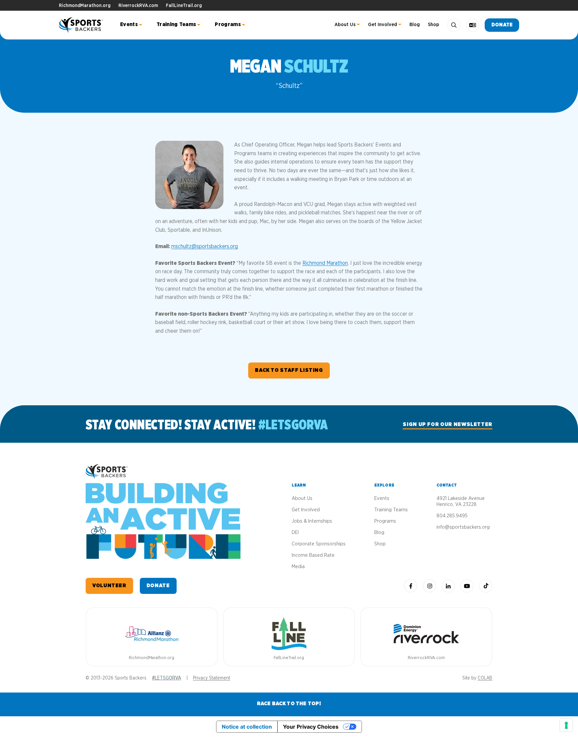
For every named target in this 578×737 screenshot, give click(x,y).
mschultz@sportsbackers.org (204, 246)
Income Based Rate (313, 555)
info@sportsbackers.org (463, 527)
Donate (501, 24)
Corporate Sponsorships (319, 543)
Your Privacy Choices (311, 726)
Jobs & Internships (312, 521)
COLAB (485, 678)
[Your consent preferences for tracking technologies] (566, 725)
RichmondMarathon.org (84, 5)
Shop (433, 24)
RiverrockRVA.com (138, 5)
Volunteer (109, 585)
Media (298, 566)
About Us (345, 24)
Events (129, 24)
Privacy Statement (211, 678)
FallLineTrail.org (184, 5)
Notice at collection (247, 726)
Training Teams (176, 24)
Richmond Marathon (325, 263)
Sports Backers (81, 25)
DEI (295, 532)
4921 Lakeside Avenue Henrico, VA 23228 (461, 501)
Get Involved (382, 24)
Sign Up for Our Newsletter (447, 424)
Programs (228, 24)
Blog (414, 24)
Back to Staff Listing (289, 370)
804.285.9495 (452, 515)
